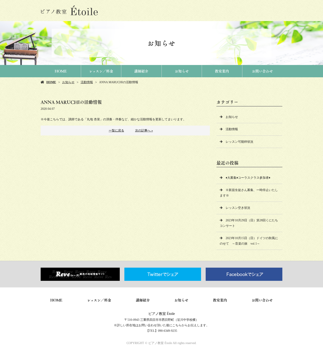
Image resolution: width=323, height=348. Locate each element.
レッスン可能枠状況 (239, 141)
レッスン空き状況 (238, 207)
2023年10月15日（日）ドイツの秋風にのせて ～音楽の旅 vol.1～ (249, 240)
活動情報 (87, 82)
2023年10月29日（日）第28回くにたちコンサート (249, 223)
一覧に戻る (116, 130)
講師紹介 (141, 71)
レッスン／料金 (101, 71)
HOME (61, 71)
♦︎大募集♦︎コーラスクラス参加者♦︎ (248, 177)
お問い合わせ (262, 71)
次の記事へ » (144, 130)
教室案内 (222, 71)
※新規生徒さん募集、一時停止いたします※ (249, 192)
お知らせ (182, 71)
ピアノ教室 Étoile (161, 314)
